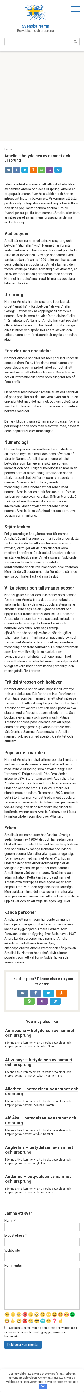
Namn (10, 1221)
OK (43, 1386)
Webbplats (12, 1251)
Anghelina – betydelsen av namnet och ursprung (39, 1150)
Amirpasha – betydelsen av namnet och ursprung (39, 1033)
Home (8, 149)
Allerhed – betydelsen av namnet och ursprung (41, 1091)
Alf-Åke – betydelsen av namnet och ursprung (40, 1120)
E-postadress (15, 1235)
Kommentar (13, 1265)
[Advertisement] (42, 96)
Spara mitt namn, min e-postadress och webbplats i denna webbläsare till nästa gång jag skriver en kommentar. (40, 1332)
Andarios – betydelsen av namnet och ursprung (38, 1179)
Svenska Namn (35, 26)
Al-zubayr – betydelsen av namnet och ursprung (38, 1062)
